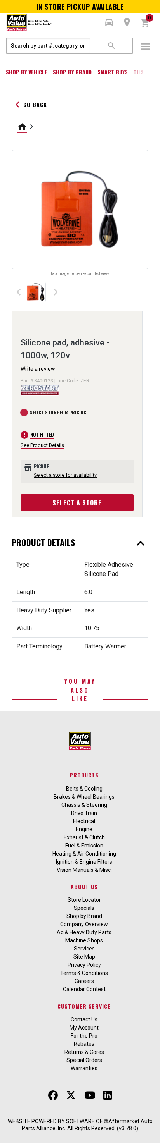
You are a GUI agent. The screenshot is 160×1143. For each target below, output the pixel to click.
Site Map (84, 957)
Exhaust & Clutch (84, 837)
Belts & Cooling (84, 788)
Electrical (84, 821)
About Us (84, 886)
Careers (84, 981)
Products (84, 775)
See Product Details (42, 445)
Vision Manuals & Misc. (84, 870)
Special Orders (84, 1060)
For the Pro (84, 1036)
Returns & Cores (84, 1052)
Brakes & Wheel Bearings (84, 797)
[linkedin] (107, 1095)
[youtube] (89, 1095)
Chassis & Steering (84, 805)
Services (84, 948)
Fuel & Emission (84, 845)
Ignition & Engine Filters (84, 862)
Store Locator (84, 900)
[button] (109, 22)
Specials (84, 908)
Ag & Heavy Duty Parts (84, 932)
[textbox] (48, 45)
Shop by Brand (72, 72)
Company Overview (84, 924)
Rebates (84, 1044)
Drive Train (84, 813)
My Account (84, 1027)
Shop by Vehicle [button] (26, 72)
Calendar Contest (84, 989)
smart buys (112, 72)
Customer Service (84, 1006)
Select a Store (77, 502)
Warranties (84, 1068)
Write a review (38, 369)
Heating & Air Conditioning (84, 854)
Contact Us (84, 1019)
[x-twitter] (71, 1095)
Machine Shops (84, 940)
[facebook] (53, 1095)
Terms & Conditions (84, 973)
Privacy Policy (84, 965)
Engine (84, 829)
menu (145, 46)
